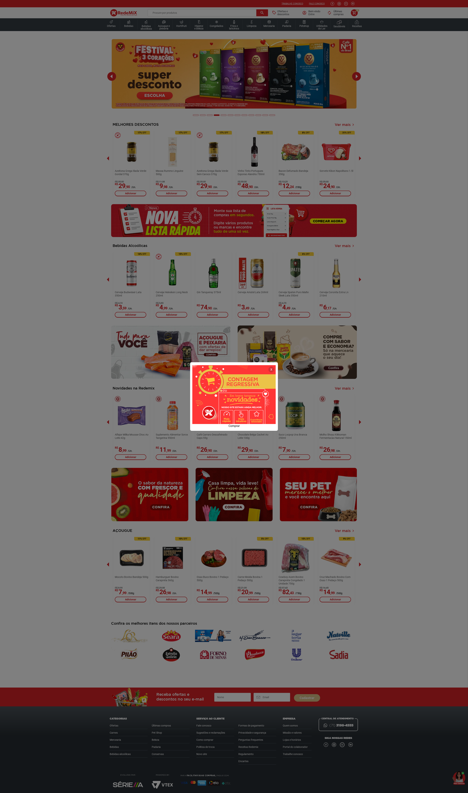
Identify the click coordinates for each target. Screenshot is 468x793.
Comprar (234, 426)
